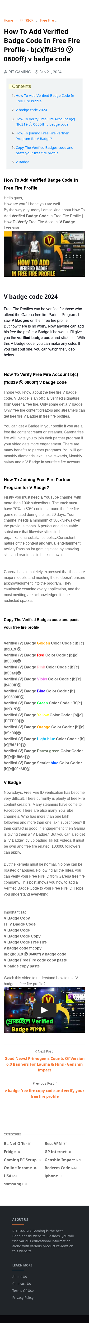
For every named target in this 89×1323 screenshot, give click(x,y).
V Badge (23, 161)
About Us (19, 1276)
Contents (21, 86)
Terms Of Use (23, 1290)
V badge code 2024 (31, 109)
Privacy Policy (22, 1297)
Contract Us (21, 1283)
